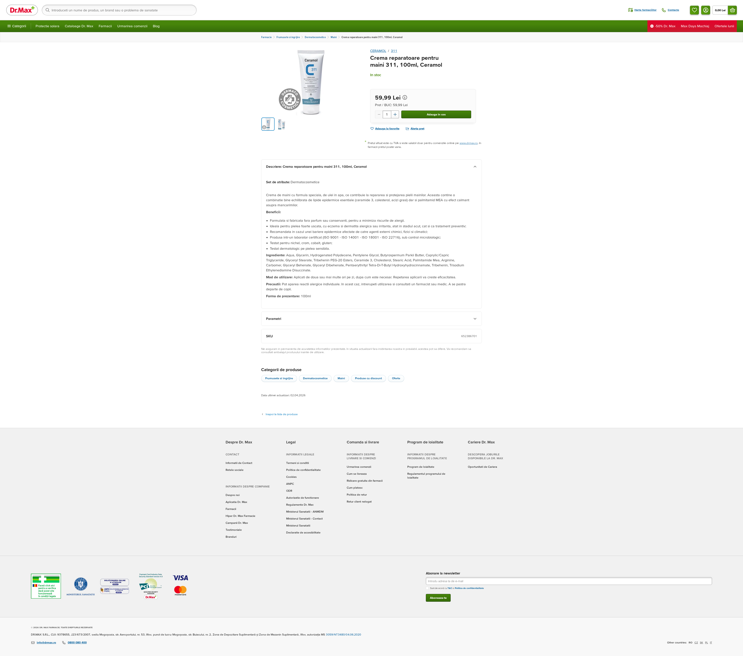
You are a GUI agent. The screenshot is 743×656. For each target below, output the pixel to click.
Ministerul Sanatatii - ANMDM (305, 511)
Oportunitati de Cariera (482, 466)
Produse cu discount (368, 378)
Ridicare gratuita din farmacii (365, 480)
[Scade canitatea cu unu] (379, 114)
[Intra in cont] (705, 10)
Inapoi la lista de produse (282, 414)
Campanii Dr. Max (237, 522)
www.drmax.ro (469, 143)
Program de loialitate (420, 466)
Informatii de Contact (239, 462)
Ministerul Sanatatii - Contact (304, 518)
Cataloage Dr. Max (79, 26)
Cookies (291, 476)
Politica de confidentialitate (303, 469)
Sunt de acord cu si (457, 588)
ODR (289, 490)
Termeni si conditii (297, 462)
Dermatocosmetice (315, 378)
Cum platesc (355, 487)
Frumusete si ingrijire (279, 378)
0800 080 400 (77, 642)
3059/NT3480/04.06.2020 (343, 634)
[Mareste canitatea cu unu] (395, 114)
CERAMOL (378, 51)
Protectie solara (47, 26)
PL (706, 642)
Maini (341, 378)
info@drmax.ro (46, 642)
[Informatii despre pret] (405, 97)
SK (701, 642)
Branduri (231, 536)
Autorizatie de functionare (302, 497)
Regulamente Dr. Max (299, 504)
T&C (450, 588)
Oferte (396, 378)
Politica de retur (357, 494)
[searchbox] (119, 10)
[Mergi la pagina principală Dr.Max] (22, 10)
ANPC (290, 483)
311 (394, 51)
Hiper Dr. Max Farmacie (240, 515)
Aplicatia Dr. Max (236, 502)
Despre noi (233, 495)
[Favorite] (694, 10)
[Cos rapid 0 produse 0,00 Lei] (732, 10)
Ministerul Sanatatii (298, 525)
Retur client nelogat (359, 501)
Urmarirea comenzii (132, 26)
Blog (156, 26)
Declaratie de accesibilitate (303, 532)
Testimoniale (234, 529)
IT (711, 642)
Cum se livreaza (357, 473)
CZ (696, 642)
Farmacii (105, 26)
